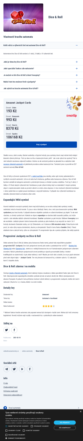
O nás (5, 383)
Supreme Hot (20, 249)
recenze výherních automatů (13, 164)
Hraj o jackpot (41, 144)
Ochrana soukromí (10, 391)
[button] (28, 438)
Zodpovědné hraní (10, 387)
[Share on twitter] (6, 330)
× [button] (80, 411)
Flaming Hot (7, 249)
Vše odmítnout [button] (65, 428)
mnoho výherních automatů (18, 273)
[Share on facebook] (14, 330)
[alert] (41, 425)
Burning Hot (73, 246)
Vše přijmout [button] (65, 422)
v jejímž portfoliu (37, 176)
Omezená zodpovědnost (12, 395)
